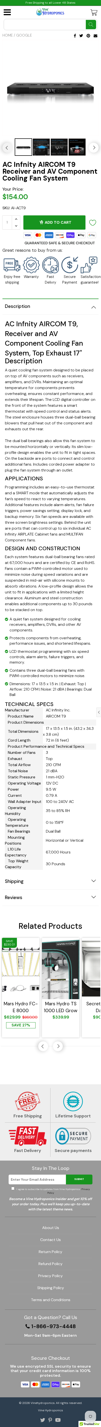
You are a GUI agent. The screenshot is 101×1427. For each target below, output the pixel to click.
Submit (79, 1179)
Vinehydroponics (43, 1403)
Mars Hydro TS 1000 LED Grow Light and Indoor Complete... (60, 1007)
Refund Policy (50, 1263)
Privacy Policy (50, 1275)
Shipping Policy (50, 1287)
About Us (50, 1227)
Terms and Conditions (50, 1299)
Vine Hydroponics (50, 1410)
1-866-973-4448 (53, 1326)
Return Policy (50, 1251)
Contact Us (50, 1239)
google (24, 35)
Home (7, 35)
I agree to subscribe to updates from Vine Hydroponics (53, 1191)
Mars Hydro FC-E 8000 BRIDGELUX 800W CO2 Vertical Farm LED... (21, 1007)
